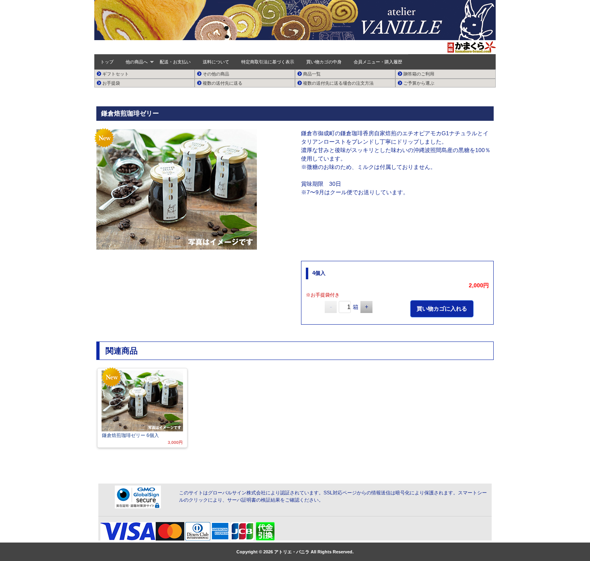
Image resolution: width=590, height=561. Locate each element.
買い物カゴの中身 (324, 61)
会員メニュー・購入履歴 (378, 61)
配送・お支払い (175, 61)
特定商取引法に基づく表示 (267, 61)
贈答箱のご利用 (418, 73)
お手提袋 (110, 83)
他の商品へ (137, 61)
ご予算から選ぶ (418, 83)
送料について (216, 61)
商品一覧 (311, 73)
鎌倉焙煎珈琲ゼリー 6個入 (130, 435)
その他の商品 (215, 73)
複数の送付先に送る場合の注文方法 (338, 83)
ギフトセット (115, 73)
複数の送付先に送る (221, 83)
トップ (107, 61)
